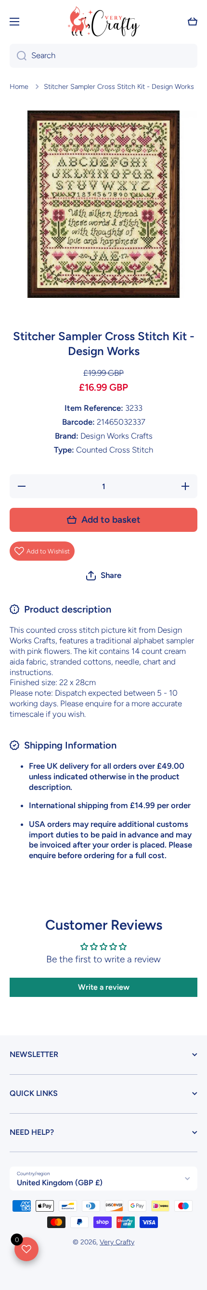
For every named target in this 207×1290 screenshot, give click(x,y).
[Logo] (103, 21)
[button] (192, 21)
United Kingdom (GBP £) (60, 1182)
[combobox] (103, 56)
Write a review (103, 987)
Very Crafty (117, 1242)
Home (19, 86)
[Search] (18, 56)
